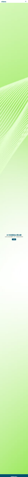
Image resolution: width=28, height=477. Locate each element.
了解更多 (14, 239)
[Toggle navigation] (26, 1)
